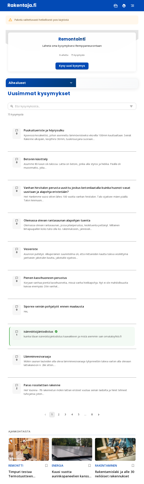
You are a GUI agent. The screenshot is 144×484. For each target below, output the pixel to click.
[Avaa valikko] (132, 5)
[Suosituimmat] (124, 5)
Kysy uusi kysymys (72, 66)
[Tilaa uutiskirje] (115, 5)
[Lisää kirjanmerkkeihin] (46, 465)
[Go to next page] (99, 414)
